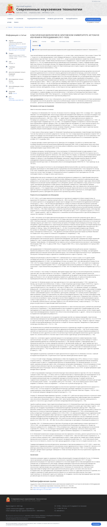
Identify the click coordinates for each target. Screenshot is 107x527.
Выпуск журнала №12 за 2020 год (33, 27)
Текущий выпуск (72, 18)
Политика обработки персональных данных (17, 519)
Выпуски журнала (18, 27)
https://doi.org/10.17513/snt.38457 (17, 50)
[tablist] (65, 41)
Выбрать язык (96, 1)
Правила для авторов (55, 18)
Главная (10, 18)
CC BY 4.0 (14, 93)
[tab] (34, 41)
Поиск (16, 22)
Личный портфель (94, 19)
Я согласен (96, 524)
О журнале (19, 18)
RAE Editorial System (40, 517)
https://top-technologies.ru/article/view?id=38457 (18, 46)
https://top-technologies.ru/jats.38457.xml (16, 99)
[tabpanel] (65, 47)
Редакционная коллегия (36, 18)
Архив (9, 22)
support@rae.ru (30, 508)
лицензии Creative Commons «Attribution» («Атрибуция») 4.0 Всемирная (43, 515)
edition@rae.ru (41, 510)
